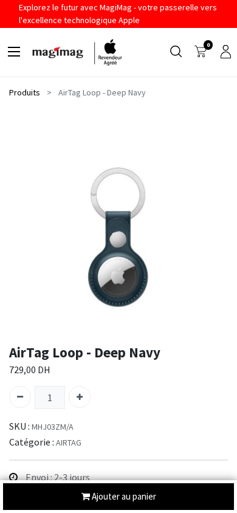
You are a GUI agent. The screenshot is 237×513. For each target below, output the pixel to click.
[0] (200, 52)
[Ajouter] (80, 397)
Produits (24, 92)
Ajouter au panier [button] (123, 496)
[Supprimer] (20, 397)
